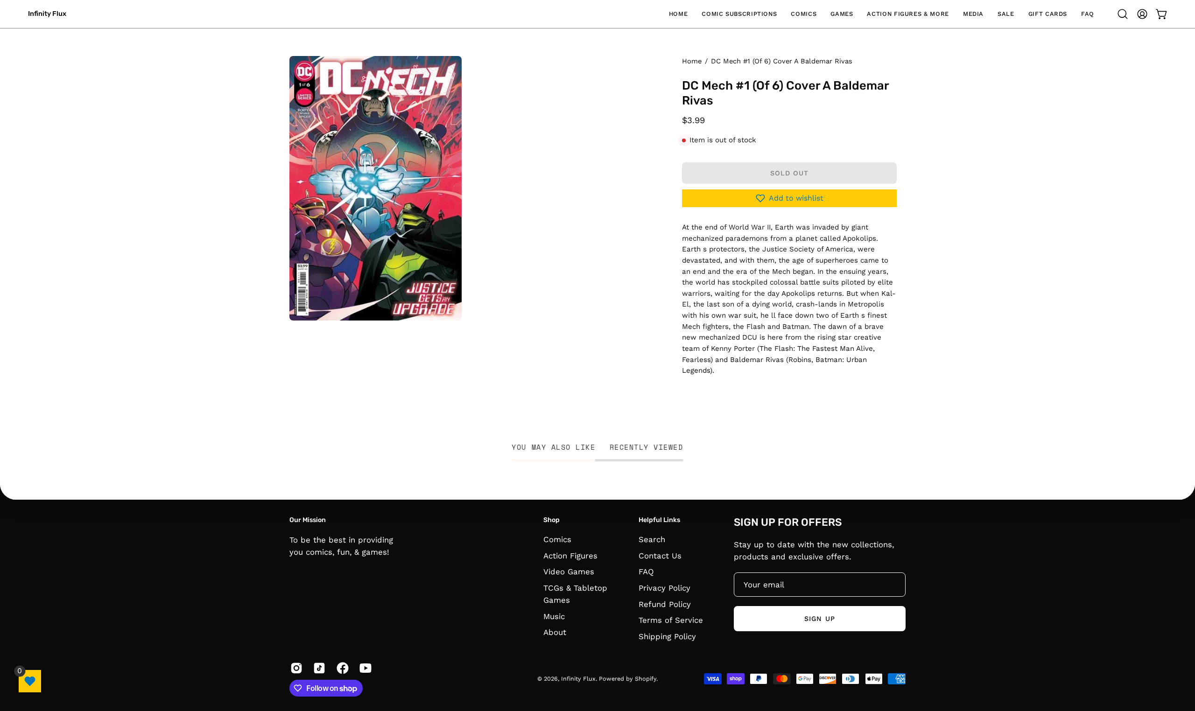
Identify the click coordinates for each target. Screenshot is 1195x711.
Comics (557, 539)
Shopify (645, 679)
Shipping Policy (667, 636)
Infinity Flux (47, 14)
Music (554, 616)
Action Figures (570, 555)
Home (692, 61)
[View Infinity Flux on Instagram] (294, 668)
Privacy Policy (664, 587)
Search (652, 539)
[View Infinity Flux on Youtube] (363, 668)
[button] (739, 14)
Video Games (568, 572)
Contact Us (660, 555)
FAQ (646, 572)
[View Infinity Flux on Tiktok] (317, 668)
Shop (551, 520)
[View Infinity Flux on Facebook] (341, 668)
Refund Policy (665, 604)
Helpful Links (659, 520)
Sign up (819, 618)
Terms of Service (671, 620)
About (554, 632)
